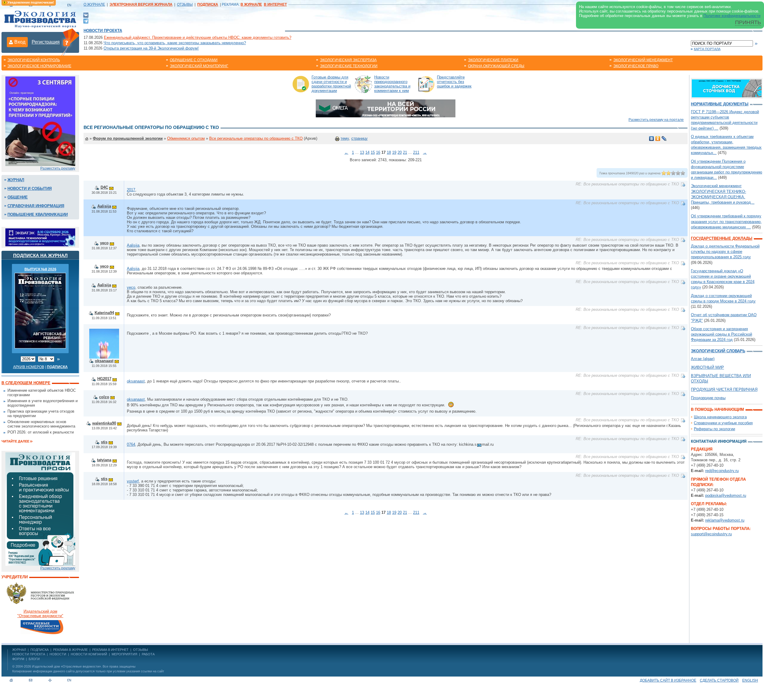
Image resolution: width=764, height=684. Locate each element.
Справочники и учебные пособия (723, 423)
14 (367, 152)
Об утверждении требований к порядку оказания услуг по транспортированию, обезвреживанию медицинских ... (726, 221)
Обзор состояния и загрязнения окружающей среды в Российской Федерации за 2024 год (721, 334)
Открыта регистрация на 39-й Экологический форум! (151, 48)
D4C (104, 187)
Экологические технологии (349, 66)
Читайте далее (15, 441)
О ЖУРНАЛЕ (94, 4)
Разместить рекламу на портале (656, 120)
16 (378, 152)
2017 (131, 189)
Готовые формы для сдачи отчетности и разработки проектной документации (331, 84)
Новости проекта (103, 30)
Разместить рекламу (57, 168)
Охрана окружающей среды (496, 66)
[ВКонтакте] (86, 15)
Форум (18, 659)
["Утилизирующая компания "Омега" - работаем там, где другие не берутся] (385, 108)
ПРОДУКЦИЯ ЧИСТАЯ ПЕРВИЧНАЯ (724, 389)
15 (373, 152)
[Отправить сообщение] (111, 187)
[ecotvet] (40, 508)
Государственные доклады (721, 238)
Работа (148, 654)
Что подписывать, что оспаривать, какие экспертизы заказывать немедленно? (175, 43)
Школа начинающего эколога (720, 417)
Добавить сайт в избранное (668, 680)
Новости (58, 654)
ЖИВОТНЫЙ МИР (707, 367)
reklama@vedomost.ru (724, 520)
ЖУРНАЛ (19, 649)
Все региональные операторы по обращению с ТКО (256, 138)
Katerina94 (104, 313)
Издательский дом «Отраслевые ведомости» (66, 666)
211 (416, 152)
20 (400, 152)
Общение (17, 197)
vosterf (133, 481)
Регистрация (46, 41)
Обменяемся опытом (186, 138)
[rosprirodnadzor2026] (40, 121)
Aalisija (104, 206)
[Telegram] (85, 20)
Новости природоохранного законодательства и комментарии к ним (392, 84)
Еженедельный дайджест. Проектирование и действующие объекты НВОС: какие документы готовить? (197, 37)
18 (389, 152)
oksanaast (104, 361)
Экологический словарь (718, 351)
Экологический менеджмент (643, 60)
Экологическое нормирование (39, 66)
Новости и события (29, 188)
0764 (131, 444)
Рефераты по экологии (714, 429)
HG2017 (104, 378)
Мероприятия (124, 654)
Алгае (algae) (702, 358)
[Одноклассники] (658, 138)
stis (104, 442)
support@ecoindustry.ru (711, 534)
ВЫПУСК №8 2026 (40, 269)
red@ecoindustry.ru (722, 470)
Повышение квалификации (37, 214)
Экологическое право (635, 66)
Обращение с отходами (194, 60)
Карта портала (707, 49)
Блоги (34, 659)
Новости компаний (89, 654)
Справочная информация (35, 206)
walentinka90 (104, 423)
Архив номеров (28, 367)
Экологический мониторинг (199, 66)
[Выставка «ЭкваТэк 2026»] (40, 237)
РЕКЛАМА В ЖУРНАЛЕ (70, 649)
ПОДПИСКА (39, 649)
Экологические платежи (493, 60)
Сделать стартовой (719, 680)
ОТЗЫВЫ (185, 4)
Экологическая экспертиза (348, 60)
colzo (104, 397)
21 (405, 152)
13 (362, 152)
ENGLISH (750, 680)
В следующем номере (25, 383)
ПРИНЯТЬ (748, 22)
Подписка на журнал (40, 255)
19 (394, 152)
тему (345, 138)
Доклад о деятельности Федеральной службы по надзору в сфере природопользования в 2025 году (725, 251)
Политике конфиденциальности (731, 15)
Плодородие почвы (708, 398)
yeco (104, 243)
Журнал (15, 180)
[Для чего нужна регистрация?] (66, 42)
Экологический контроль (33, 60)
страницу (359, 138)
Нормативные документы (719, 104)
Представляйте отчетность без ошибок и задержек (454, 81)
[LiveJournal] (664, 138)
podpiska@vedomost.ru (725, 495)
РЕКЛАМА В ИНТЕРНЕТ (110, 649)
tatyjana (104, 460)
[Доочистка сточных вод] (727, 88)
